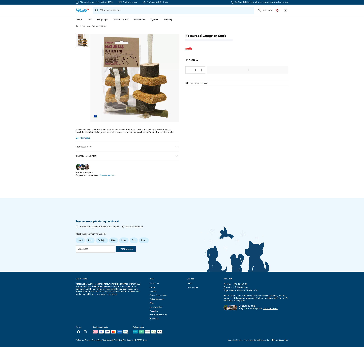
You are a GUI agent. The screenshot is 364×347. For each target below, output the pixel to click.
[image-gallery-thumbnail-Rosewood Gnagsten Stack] (82, 40)
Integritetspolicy (156, 307)
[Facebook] (78, 331)
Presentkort (154, 311)
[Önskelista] (277, 10)
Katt (89, 19)
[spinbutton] (195, 70)
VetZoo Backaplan (157, 299)
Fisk (134, 240)
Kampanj (168, 19)
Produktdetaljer (83, 146)
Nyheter (154, 19)
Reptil (143, 240)
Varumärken (139, 19)
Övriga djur (102, 19)
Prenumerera (126, 249)
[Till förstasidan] (77, 26)
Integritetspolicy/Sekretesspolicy (257, 340)
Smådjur (102, 240)
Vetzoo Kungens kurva (158, 295)
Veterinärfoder (120, 19)
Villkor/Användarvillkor (279, 340)
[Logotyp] (82, 10)
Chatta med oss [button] (107, 175)
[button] (189, 70)
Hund (79, 19)
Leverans (153, 291)
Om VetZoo (154, 284)
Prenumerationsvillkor (158, 315)
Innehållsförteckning (86, 156)
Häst (113, 240)
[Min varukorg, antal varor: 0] (285, 10)
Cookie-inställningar (235, 340)
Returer (152, 287)
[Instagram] (85, 331)
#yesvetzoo (154, 319)
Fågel (123, 240)
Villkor (152, 303)
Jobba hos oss (192, 287)
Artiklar (189, 284)
